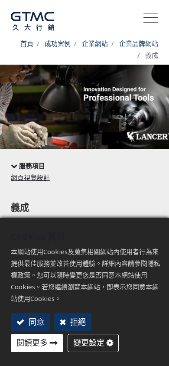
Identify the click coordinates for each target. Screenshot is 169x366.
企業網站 (95, 43)
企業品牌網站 (138, 43)
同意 (35, 322)
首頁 (26, 43)
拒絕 (77, 322)
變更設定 (88, 342)
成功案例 (58, 43)
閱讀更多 (32, 342)
